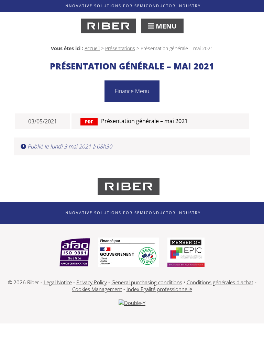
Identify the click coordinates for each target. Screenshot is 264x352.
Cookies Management (97, 289)
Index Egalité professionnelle (159, 289)
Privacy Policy (91, 282)
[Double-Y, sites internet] (132, 302)
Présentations (120, 48)
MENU (165, 26)
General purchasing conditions (146, 282)
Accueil (92, 48)
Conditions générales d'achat (220, 282)
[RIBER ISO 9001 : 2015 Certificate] (74, 253)
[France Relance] (128, 253)
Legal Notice (58, 282)
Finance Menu (132, 91)
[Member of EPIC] (186, 253)
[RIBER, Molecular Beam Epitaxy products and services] (108, 26)
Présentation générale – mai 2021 (144, 121)
